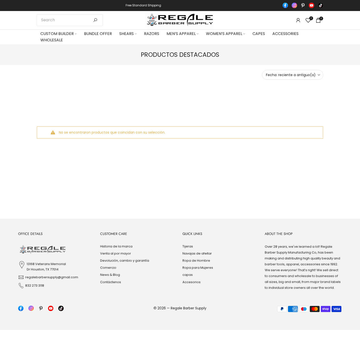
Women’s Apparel (224, 33)
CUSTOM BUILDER (57, 33)
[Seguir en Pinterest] (303, 5)
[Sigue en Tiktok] (320, 5)
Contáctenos (110, 281)
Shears (126, 33)
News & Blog (110, 274)
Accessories (285, 33)
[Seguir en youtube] (311, 5)
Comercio (108, 267)
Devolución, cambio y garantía (124, 260)
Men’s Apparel (181, 33)
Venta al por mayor (115, 253)
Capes (258, 33)
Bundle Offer (98, 33)
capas (187, 274)
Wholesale (51, 40)
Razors (151, 33)
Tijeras (187, 246)
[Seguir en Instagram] (294, 5)
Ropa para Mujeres (197, 267)
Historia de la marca (116, 246)
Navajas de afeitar (197, 253)
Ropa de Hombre (196, 260)
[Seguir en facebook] (285, 5)
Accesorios (191, 281)
